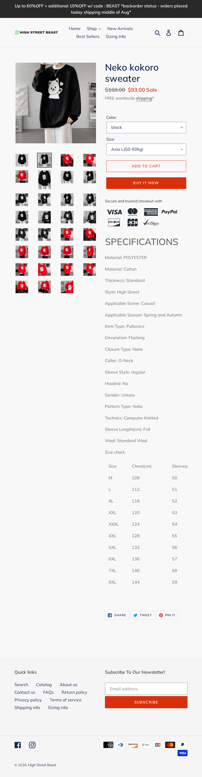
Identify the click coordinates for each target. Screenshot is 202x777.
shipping (144, 98)
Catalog (44, 684)
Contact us (24, 692)
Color (111, 117)
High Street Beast (42, 765)
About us (68, 684)
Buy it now (146, 182)
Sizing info (58, 707)
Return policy (74, 692)
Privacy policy (28, 699)
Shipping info (27, 707)
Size (110, 139)
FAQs (48, 692)
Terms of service (66, 699)
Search (21, 684)
